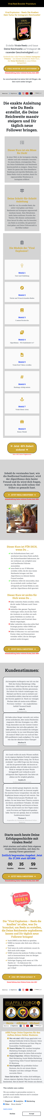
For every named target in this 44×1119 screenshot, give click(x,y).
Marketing (31, 1101)
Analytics (19, 1101)
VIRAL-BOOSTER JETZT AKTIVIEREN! (22, 69)
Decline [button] (12, 1114)
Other (7, 1104)
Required (8, 1101)
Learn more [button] (7, 1109)
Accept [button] (31, 1114)
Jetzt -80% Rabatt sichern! (23, 448)
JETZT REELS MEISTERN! (22, 495)
